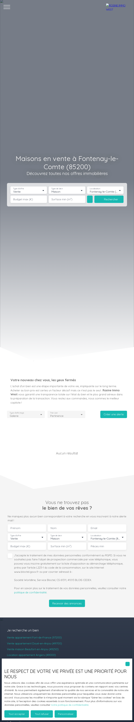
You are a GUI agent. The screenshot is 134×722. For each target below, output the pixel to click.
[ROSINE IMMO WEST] (118, 7)
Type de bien (57, 189)
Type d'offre (18, 189)
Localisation (95, 189)
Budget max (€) (23, 199)
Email (94, 528)
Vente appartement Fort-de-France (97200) (34, 637)
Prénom (15, 528)
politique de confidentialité (30, 592)
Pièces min (97, 546)
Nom (54, 528)
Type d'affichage (17, 413)
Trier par (54, 413)
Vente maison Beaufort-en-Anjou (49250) (33, 649)
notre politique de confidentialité (69, 704)
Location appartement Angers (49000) (31, 655)
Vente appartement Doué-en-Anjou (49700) (34, 643)
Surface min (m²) (61, 199)
